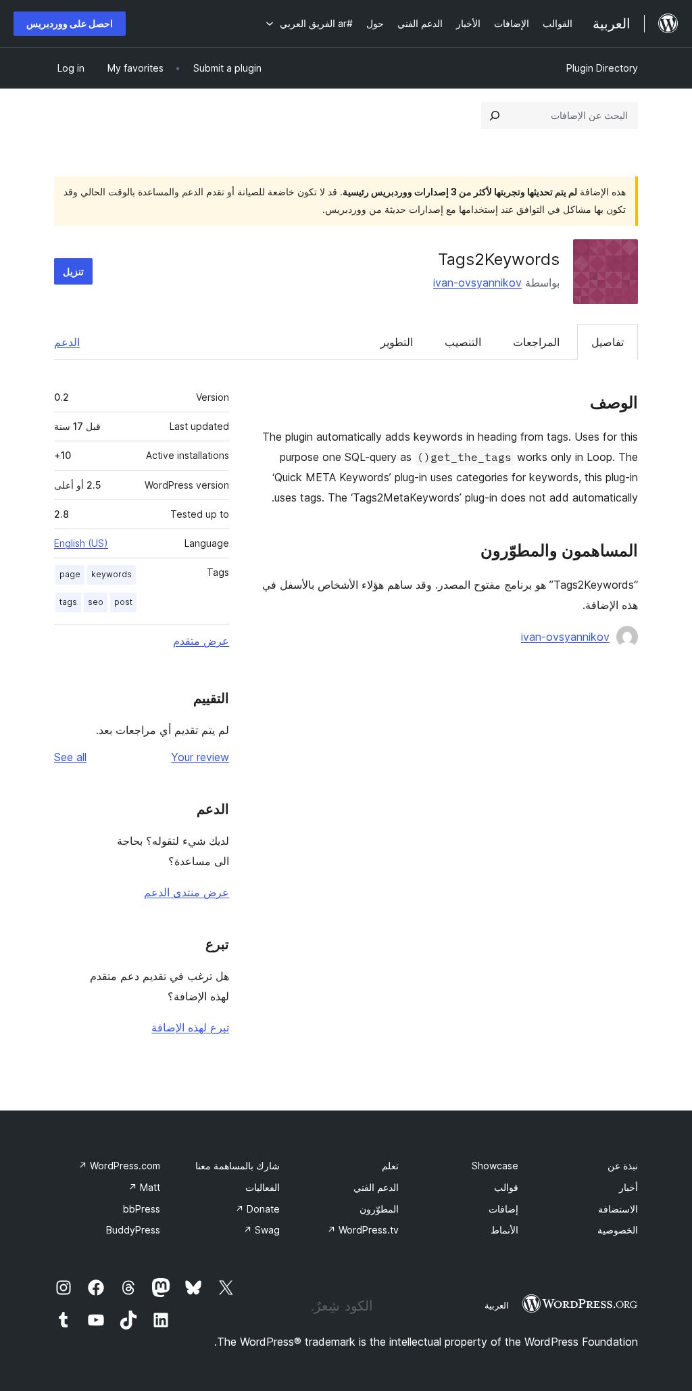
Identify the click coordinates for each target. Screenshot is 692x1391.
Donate (257, 1209)
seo (95, 602)
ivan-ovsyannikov (477, 282)
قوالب (506, 1187)
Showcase (495, 1165)
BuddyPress (133, 1230)
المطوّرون (379, 1209)
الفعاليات (262, 1187)
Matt (144, 1187)
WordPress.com (119, 1165)
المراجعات (536, 342)
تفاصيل (607, 342)
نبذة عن (623, 1165)
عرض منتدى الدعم (186, 892)
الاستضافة (618, 1209)
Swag (261, 1230)
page (69, 574)
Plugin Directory (602, 68)
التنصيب (463, 342)
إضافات (503, 1209)
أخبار (628, 1187)
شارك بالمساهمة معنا (237, 1165)
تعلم (390, 1165)
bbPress (141, 1209)
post (123, 602)
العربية (497, 1305)
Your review (200, 757)
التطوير (396, 342)
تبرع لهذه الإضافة (190, 1027)
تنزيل (73, 271)
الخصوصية (617, 1230)
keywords (111, 574)
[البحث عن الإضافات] (494, 115)
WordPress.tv (363, 1230)
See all (70, 757)
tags (68, 602)
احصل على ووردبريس (69, 23)
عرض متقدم (201, 641)
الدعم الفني (376, 1187)
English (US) (81, 543)
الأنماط (504, 1230)
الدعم (67, 342)
